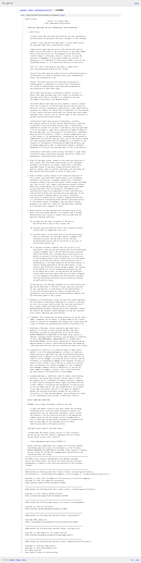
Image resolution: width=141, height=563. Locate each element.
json (137, 560)
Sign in (137, 3)
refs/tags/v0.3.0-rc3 (43, 10)
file (62, 15)
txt (132, 560)
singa (30, 10)
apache (23, 10)
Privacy (18, 560)
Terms (24, 560)
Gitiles (12, 560)
